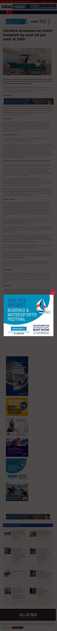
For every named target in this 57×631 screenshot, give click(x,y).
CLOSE (52, 292)
